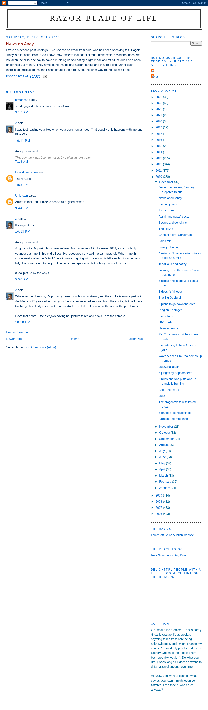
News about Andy (170, 198)
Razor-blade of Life (104, 18)
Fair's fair (165, 241)
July (162, 451)
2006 (159, 513)
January (165, 487)
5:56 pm (22, 279)
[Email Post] (44, 76)
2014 (159, 152)
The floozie (166, 228)
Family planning (169, 247)
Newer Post (14, 338)
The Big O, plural (170, 297)
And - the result (169, 389)
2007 (159, 507)
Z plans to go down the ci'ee (177, 304)
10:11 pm (22, 140)
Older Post (136, 338)
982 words (165, 322)
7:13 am (21, 161)
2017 (159, 133)
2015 (159, 146)
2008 (159, 501)
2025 (159, 103)
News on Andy (168, 328)
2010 (159, 176)
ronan (155, 76)
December (166, 182)
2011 (159, 170)
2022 (159, 109)
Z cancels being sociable (175, 412)
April (162, 469)
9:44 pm (22, 208)
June (163, 457)
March (164, 475)
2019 (159, 127)
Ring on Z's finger (170, 310)
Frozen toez (166, 210)
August (164, 444)
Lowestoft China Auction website (172, 535)
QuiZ (162, 395)
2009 (159, 495)
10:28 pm (22, 322)
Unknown (21, 195)
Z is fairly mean (169, 204)
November (166, 426)
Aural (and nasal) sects (174, 216)
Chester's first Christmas (175, 234)
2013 (159, 158)
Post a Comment (17, 332)
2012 (159, 164)
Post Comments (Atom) (40, 347)
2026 (159, 97)
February (165, 481)
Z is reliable (166, 316)
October (165, 432)
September (167, 438)
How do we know (26, 172)
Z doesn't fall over (170, 291)
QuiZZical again (169, 366)
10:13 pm (22, 231)
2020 (159, 121)
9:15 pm (22, 112)
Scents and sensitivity (173, 222)
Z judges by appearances (175, 373)
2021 (159, 115)
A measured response (173, 418)
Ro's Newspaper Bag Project (170, 555)
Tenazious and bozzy (173, 264)
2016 (159, 140)
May (162, 463)
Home (75, 338)
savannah (21, 99)
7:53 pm (22, 184)
